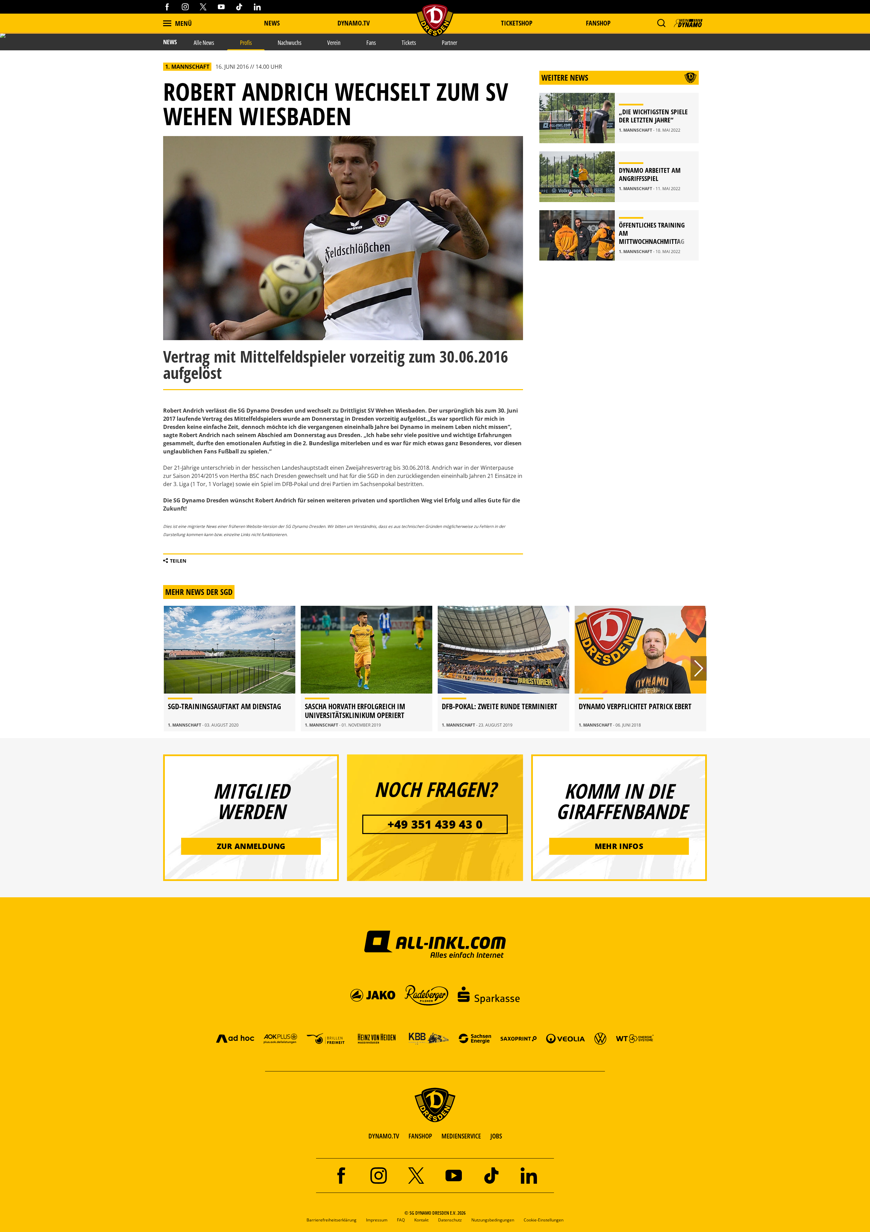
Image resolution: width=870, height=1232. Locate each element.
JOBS (496, 1136)
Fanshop (598, 23)
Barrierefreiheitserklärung (331, 1220)
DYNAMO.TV (353, 23)
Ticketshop (517, 23)
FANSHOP (420, 1136)
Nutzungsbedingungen (492, 1220)
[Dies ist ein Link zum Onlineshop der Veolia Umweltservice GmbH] (565, 1038)
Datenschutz (450, 1220)
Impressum (376, 1220)
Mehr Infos (619, 846)
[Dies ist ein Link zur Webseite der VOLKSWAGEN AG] (600, 1038)
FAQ (401, 1220)
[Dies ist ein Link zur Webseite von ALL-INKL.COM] (435, 944)
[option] (229, 668)
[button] (661, 23)
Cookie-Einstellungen (543, 1220)
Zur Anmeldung (251, 846)
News (272, 23)
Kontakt (421, 1220)
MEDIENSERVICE (461, 1136)
